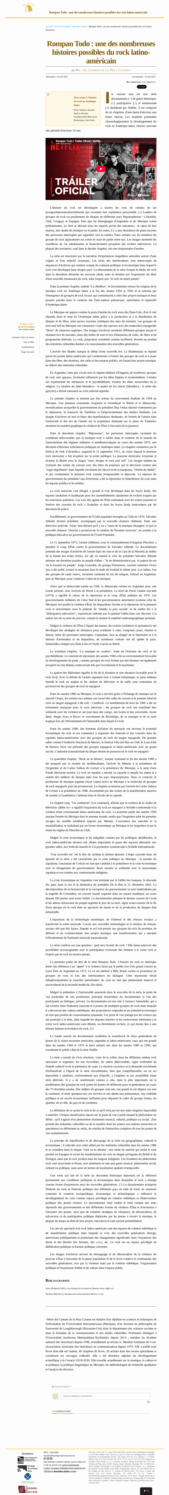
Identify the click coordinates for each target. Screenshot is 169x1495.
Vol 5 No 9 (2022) (27, 327)
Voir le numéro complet (26, 329)
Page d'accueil (27, 352)
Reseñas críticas (27, 324)
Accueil (49, 26)
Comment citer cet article (23, 337)
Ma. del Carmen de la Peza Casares (102, 70)
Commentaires (27, 347)
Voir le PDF (28, 342)
